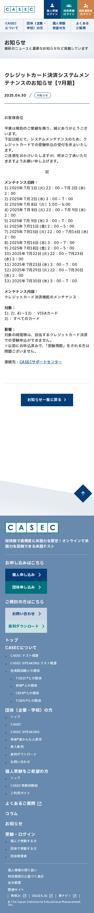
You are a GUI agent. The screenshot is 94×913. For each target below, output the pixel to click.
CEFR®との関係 (27, 693)
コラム (11, 814)
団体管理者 (18, 856)
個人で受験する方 (23, 841)
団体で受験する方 (23, 849)
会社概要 (14, 882)
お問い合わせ (20, 762)
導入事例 (17, 747)
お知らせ (13, 824)
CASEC (15, 725)
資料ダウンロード (23, 754)
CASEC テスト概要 (24, 656)
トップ (11, 640)
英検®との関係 (26, 686)
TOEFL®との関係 (28, 701)
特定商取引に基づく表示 (26, 876)
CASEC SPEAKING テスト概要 (33, 663)
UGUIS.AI (40, 896)
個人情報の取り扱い (22, 870)
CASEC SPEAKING (24, 732)
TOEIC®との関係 (29, 678)
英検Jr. (16, 896)
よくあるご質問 (20, 804)
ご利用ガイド (20, 793)
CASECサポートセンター (41, 362)
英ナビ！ (65, 896)
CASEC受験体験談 (24, 786)
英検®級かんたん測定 (26, 740)
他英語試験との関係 (25, 671)
